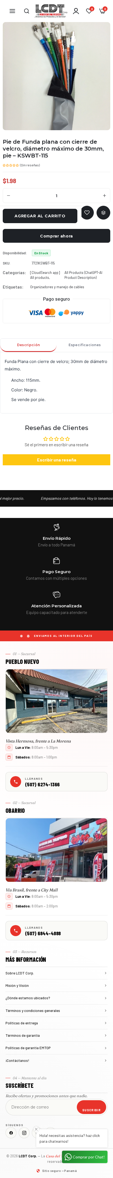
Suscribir (91, 1110)
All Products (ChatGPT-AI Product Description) (83, 275)
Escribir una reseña (56, 459)
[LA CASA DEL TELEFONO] (51, 11)
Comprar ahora (56, 236)
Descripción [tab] (28, 345)
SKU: (6, 263)
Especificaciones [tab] (85, 345)
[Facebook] (10, 1132)
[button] (11, 164)
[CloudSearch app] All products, (45, 275)
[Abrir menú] (12, 11)
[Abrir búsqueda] (26, 11)
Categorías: (14, 272)
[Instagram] (24, 1132)
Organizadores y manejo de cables (57, 287)
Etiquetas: (13, 286)
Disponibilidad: (15, 253)
